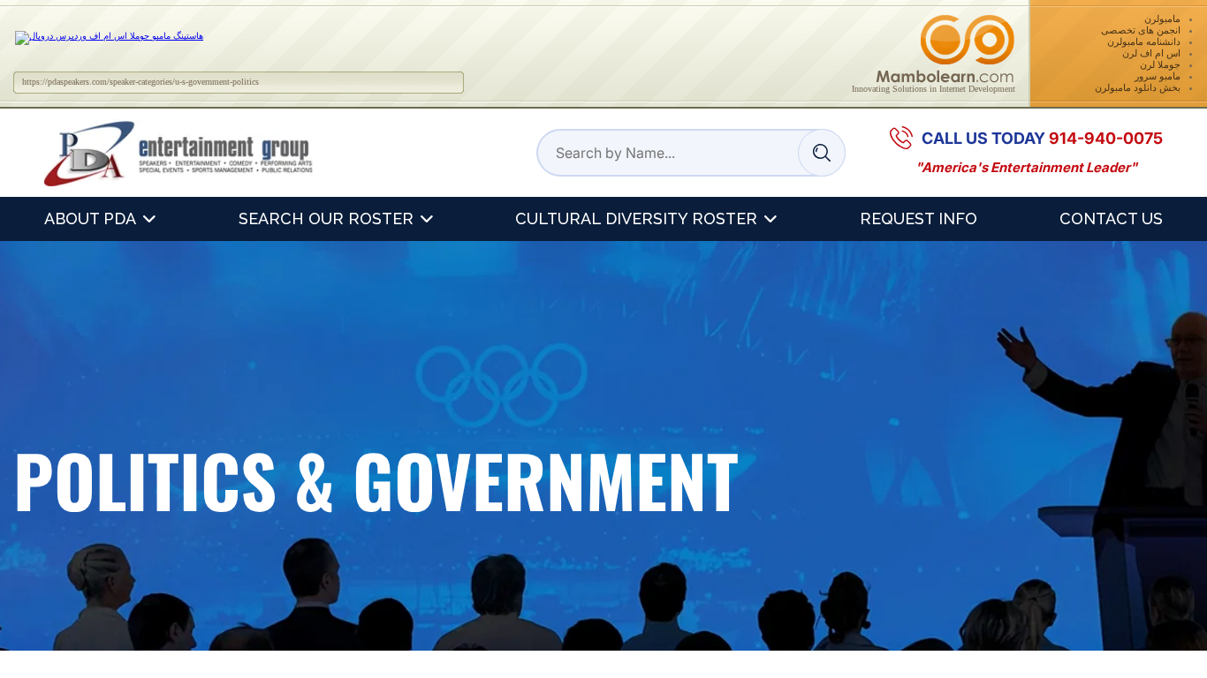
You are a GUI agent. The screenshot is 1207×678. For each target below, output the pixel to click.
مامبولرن (1162, 18)
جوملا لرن (1160, 64)
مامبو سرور (1157, 76)
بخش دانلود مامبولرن (1137, 87)
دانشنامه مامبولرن (1143, 41)
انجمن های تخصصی (1140, 30)
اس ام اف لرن (1151, 53)
